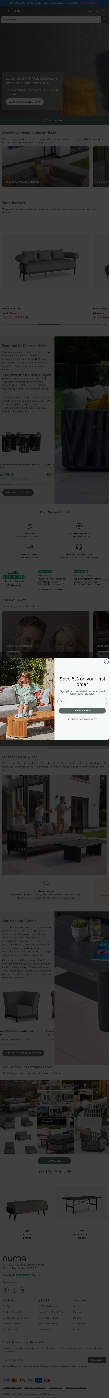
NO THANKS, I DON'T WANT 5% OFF (82, 719)
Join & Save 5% (82, 710)
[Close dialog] (106, 662)
